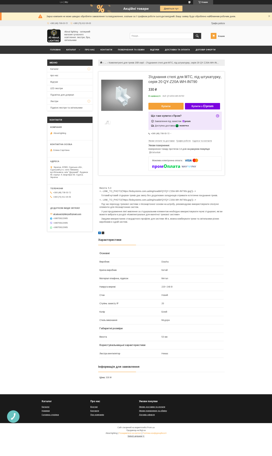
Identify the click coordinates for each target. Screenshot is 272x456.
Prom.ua (151, 427)
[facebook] (99, 233)
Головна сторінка (50, 414)
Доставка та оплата (177, 49)
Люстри (54, 101)
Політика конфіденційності (155, 433)
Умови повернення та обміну (153, 411)
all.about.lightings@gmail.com (67, 214)
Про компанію (97, 414)
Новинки (46, 411)
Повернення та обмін (131, 49)
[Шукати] (197, 36)
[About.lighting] (54, 41)
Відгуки (154, 49)
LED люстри (56, 88)
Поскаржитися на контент (130, 433)
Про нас (90, 49)
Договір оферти (205, 49)
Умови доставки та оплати (152, 407)
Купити (166, 106)
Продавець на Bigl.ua (136, 430)
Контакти (106, 49)
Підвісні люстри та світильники (66, 107)
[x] (103, 233)
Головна (55, 49)
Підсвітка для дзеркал (62, 95)
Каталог (71, 49)
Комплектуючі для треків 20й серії (126, 62)
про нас (54, 75)
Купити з (197, 106)
